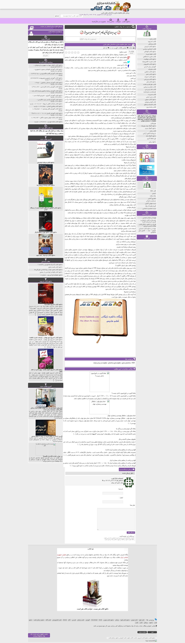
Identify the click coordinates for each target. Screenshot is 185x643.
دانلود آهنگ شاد (151, 136)
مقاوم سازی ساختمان (114, 363)
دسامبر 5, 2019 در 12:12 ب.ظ (112, 480)
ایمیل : (121, 497)
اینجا (100, 568)
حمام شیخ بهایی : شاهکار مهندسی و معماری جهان (121, 415)
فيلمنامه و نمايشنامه (150, 92)
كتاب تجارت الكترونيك (149, 62)
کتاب (141, 623)
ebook (65, 620)
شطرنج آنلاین (152, 198)
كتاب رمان (153, 39)
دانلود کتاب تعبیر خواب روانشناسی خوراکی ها (48, 270)
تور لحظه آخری (151, 138)
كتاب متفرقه (152, 69)
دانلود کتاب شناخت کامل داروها (52, 104)
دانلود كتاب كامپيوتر (150, 64)
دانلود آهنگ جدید (150, 128)
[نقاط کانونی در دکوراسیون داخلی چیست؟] (99, 391)
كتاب (136, 623)
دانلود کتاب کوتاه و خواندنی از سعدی (51, 272)
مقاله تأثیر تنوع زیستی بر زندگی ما (126, 428)
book (100, 620)
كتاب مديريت (152, 94)
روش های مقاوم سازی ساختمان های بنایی (117, 45)
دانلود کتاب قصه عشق (55, 267)
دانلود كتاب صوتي (150, 99)
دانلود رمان (152, 142)
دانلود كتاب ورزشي (150, 79)
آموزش (88, 620)
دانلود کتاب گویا (125, 620)
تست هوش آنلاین (150, 203)
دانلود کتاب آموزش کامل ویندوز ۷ (51, 109)
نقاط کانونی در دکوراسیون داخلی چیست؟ (124, 393)
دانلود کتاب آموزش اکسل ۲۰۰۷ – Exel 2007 (47, 113)
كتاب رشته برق (151, 107)
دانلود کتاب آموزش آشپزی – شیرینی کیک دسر (48, 95)
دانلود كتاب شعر (151, 74)
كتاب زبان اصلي (151, 97)
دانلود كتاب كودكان (150, 51)
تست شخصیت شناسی (149, 208)
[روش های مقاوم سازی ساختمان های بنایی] (129, 57)
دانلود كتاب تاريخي (150, 46)
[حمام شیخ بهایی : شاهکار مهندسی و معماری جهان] (99, 413)
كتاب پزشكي (152, 44)
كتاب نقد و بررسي (150, 89)
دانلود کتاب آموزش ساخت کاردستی (51, 87)
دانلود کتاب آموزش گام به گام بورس (51, 73)
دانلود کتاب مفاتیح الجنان (54, 106)
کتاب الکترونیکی (56, 620)
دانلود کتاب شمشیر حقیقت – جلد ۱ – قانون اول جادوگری (147, 230)
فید (152, 632)
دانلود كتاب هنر (151, 82)
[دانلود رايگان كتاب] (146, 37)
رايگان (146, 623)
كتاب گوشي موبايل (150, 102)
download (94, 620)
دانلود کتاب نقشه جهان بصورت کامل (51, 117)
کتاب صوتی (134, 620)
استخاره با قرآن (151, 201)
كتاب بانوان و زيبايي (150, 87)
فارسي (74, 620)
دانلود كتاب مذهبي (150, 72)
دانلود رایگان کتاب (39, 620)
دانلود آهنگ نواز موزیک (148, 126)
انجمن (154, 193)
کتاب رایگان (80, 620)
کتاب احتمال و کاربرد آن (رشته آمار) (148, 221)
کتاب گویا (141, 620)
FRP (133, 363)
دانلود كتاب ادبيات (150, 77)
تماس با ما (110, 22)
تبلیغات (118, 22)
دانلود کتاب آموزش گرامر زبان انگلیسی (50, 100)
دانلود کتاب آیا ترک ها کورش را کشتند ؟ (50, 264)
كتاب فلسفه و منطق (150, 104)
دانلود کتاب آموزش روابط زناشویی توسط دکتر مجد (47, 91)
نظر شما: (132, 505)
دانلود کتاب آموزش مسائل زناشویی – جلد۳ (49, 83)
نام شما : (120, 489)
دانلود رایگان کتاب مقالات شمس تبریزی (147, 225)
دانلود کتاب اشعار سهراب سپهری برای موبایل (48, 65)
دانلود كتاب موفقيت (150, 59)
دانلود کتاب (126, 22)
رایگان (117, 620)
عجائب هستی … (146, 218)
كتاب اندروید (152, 41)
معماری (124, 48)
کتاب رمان (153, 131)
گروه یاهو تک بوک (150, 206)
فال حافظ (153, 191)
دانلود (151, 623)
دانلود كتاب (104, 609)
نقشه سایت (142, 632)
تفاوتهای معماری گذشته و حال (127, 439)
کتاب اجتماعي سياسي (149, 49)
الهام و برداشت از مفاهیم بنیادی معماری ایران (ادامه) (120, 449)
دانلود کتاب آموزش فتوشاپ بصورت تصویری (48, 69)
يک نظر (105, 48)
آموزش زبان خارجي (150, 67)
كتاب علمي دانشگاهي (149, 57)
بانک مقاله (153, 196)
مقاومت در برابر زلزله (100, 363)
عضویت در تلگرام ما (99, 22)
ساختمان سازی (126, 363)
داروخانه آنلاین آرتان (149, 133)
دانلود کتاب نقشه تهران (55, 122)
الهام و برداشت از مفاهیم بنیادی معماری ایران (123, 460)
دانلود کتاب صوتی (109, 620)
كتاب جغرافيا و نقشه (149, 84)
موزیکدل (153, 123)
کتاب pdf (48, 620)
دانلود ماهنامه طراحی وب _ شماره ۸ (51, 275)
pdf (69, 620)
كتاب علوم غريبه (151, 54)
